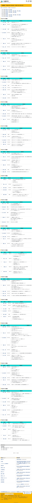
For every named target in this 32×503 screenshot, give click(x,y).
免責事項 (24, 491)
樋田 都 (4, 24)
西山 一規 (4, 46)
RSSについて (28, 491)
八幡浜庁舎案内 (19, 459)
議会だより (2, 471)
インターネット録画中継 (4, 463)
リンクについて (13, 491)
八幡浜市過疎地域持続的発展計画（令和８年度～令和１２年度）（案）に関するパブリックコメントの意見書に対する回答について (23, 462)
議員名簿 (2, 465)
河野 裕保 (4, 69)
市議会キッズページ (4, 477)
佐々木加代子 (4, 32)
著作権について (19, 491)
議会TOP (2, 459)
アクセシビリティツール (29, 1)
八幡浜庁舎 (2, 495)
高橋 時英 (4, 89)
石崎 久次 (4, 293)
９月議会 (11, 10)
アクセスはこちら (20, 495)
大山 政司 (4, 129)
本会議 (2, 461)
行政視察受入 (3, 469)
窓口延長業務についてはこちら (8, 498)
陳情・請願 (2, 473)
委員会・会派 (3, 467)
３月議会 (10, 9)
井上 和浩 (4, 22)
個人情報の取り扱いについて (5, 491)
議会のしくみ (3, 475)
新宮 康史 (4, 97)
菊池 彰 (4, 38)
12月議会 (6, 10)
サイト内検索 (27, 1)
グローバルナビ (31, 1)
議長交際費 (2, 479)
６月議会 (6, 9)
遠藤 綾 (4, 43)
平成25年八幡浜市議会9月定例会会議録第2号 (23, 466)
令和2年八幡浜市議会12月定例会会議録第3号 (23, 475)
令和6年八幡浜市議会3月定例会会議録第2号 (23, 481)
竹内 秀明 (4, 29)
